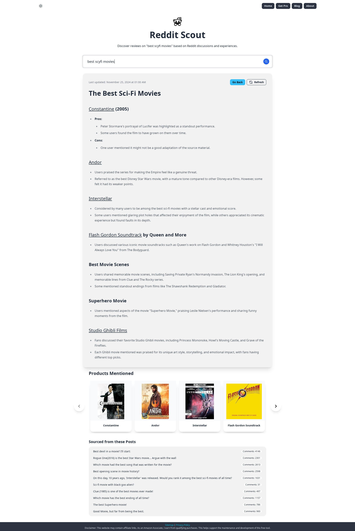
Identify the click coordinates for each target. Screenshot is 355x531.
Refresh (259, 82)
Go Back (237, 82)
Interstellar (100, 198)
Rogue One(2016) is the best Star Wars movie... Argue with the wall (176, 458)
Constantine (101, 109)
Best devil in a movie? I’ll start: (176, 451)
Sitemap (169, 525)
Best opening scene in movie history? (176, 471)
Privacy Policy (183, 525)
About (310, 6)
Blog (297, 6)
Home (268, 6)
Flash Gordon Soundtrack (115, 235)
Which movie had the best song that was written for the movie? (176, 464)
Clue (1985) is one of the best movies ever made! (176, 491)
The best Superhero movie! (176, 504)
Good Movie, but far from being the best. (176, 511)
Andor (95, 162)
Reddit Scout (177, 35)
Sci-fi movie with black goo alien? (176, 484)
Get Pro (283, 6)
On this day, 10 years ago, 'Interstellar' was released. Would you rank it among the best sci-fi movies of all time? (176, 478)
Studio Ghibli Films (108, 330)
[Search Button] (266, 61)
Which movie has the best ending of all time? (176, 498)
